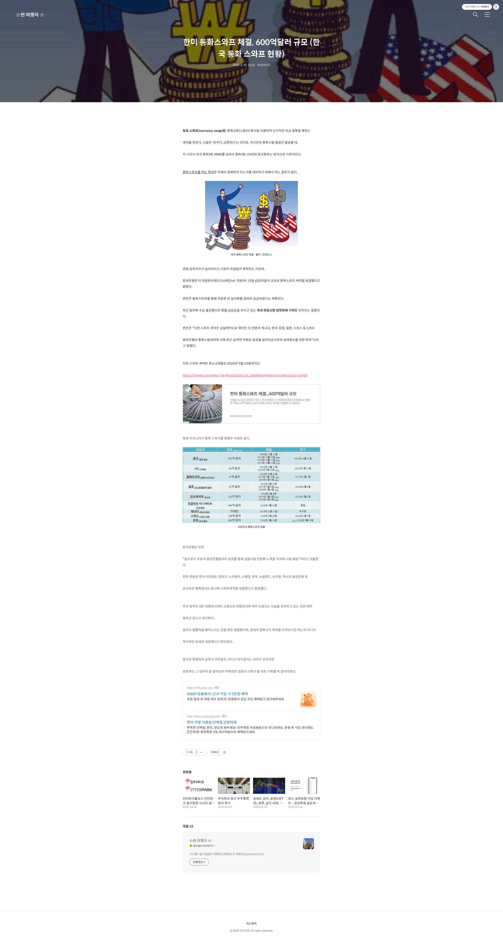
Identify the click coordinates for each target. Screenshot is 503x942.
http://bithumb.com (200, 687)
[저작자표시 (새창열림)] (224, 752)
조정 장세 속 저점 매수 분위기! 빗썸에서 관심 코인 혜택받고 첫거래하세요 (235, 699)
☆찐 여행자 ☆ (30, 14)
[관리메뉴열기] (496, 7)
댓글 (188, 826)
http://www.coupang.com (203, 716)
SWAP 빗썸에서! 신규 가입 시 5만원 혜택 (217, 693)
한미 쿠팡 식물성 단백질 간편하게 (212, 722)
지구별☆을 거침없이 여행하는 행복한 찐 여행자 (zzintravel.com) (226, 854)
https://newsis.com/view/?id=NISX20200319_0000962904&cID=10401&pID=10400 (245, 375)
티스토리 (251, 923)
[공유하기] (196, 752)
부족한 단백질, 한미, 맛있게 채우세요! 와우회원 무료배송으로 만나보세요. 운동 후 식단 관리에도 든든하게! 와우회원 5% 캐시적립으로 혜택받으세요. (250, 729)
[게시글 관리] (201, 752)
